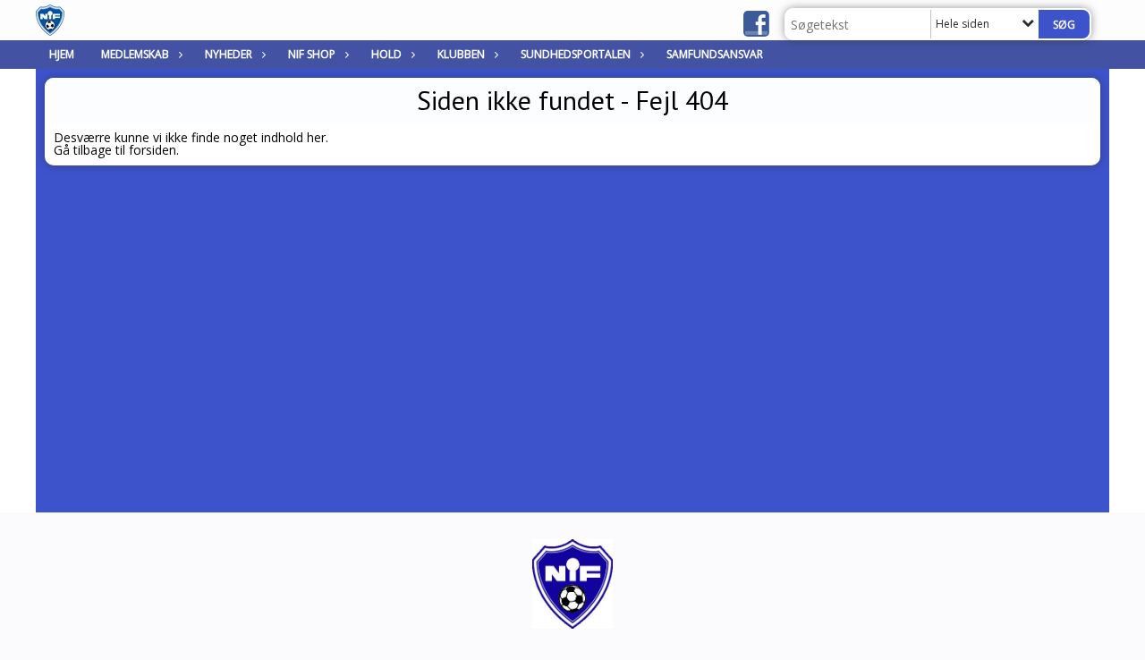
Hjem (61, 54)
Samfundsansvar (714, 54)
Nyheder (228, 54)
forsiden (152, 149)
